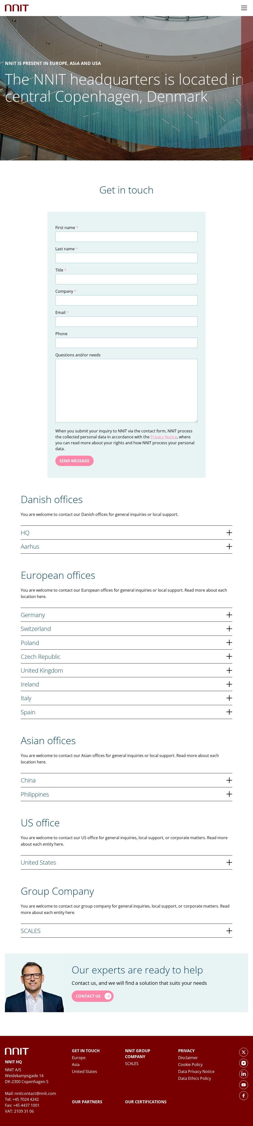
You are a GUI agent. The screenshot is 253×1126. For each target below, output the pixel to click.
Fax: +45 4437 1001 (22, 1105)
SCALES (132, 1063)
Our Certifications (146, 1102)
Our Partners (87, 1102)
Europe (78, 1057)
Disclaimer (188, 1057)
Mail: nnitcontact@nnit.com (30, 1093)
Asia (76, 1064)
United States (84, 1071)
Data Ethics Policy (194, 1078)
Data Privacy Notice (196, 1071)
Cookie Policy (190, 1064)
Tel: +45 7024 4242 (22, 1099)
